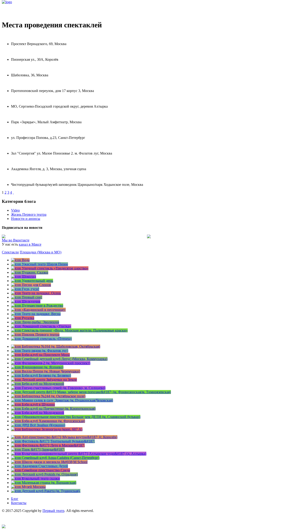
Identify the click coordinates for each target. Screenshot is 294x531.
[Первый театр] (7, 2)
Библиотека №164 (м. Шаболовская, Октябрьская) (41, 67)
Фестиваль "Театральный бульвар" (29, 177)
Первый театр (53, 511)
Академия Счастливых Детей (25, 36)
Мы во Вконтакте (15, 240)
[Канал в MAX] (4, 527)
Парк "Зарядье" (14, 114)
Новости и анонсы (25, 219)
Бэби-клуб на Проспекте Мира (26, 83)
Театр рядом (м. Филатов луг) (25, 145)
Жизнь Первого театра (28, 214)
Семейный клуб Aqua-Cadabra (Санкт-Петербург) (40, 130)
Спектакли (10, 252)
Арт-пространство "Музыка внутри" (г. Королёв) (40, 52)
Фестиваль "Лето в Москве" (24, 161)
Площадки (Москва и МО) (40, 252)
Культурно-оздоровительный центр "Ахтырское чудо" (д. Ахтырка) (54, 98)
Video (15, 210)
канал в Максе (30, 244)
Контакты (18, 503)
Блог (14, 499)
